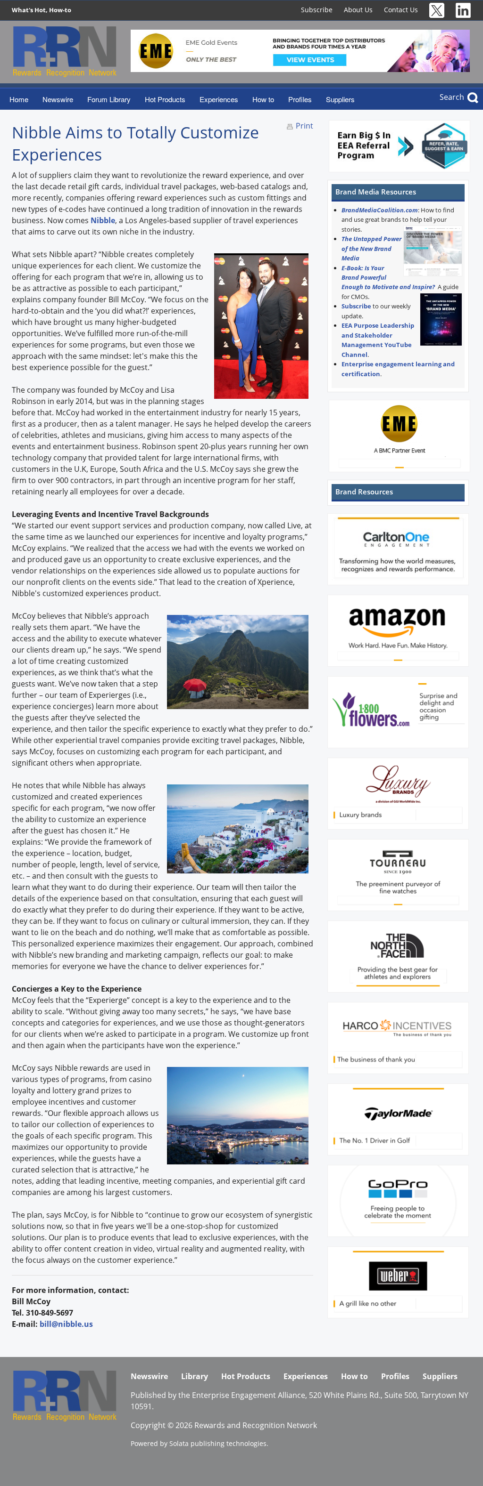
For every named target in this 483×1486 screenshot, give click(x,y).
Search (452, 97)
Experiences (219, 99)
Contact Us (401, 9)
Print (304, 126)
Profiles (300, 99)
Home (18, 99)
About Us (358, 9)
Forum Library (109, 99)
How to (263, 99)
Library (194, 1376)
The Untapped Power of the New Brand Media (371, 248)
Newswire (57, 99)
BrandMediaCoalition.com (379, 210)
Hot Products (165, 99)
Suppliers (340, 99)
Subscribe (317, 9)
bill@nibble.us (66, 1324)
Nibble (103, 220)
